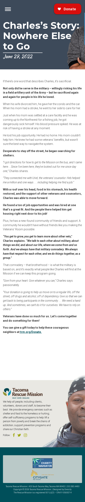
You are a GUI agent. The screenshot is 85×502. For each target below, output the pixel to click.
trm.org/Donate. (31, 332)
